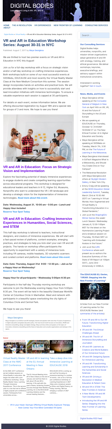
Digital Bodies (9, 34)
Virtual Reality (20, 34)
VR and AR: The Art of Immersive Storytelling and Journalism (94, 339)
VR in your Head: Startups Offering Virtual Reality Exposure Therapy (40, 405)
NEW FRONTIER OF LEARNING (68, 25)
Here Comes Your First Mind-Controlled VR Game (40, 408)
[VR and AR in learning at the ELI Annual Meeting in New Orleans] (38, 346)
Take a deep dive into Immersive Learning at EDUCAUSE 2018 (61, 362)
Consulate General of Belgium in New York (94, 104)
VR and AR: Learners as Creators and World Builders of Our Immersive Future (95, 349)
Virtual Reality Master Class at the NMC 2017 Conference (14, 362)
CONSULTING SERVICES (96, 25)
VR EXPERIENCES (42, 25)
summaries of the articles (92, 313)
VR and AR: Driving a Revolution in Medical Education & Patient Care (93, 380)
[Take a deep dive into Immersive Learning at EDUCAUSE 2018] (61, 346)
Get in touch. (96, 86)
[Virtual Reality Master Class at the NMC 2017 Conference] (14, 346)
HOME (6, 25)
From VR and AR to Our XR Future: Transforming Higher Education (95, 323)
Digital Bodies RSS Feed (91, 418)
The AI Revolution (22, 25)
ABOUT (7, 28)
